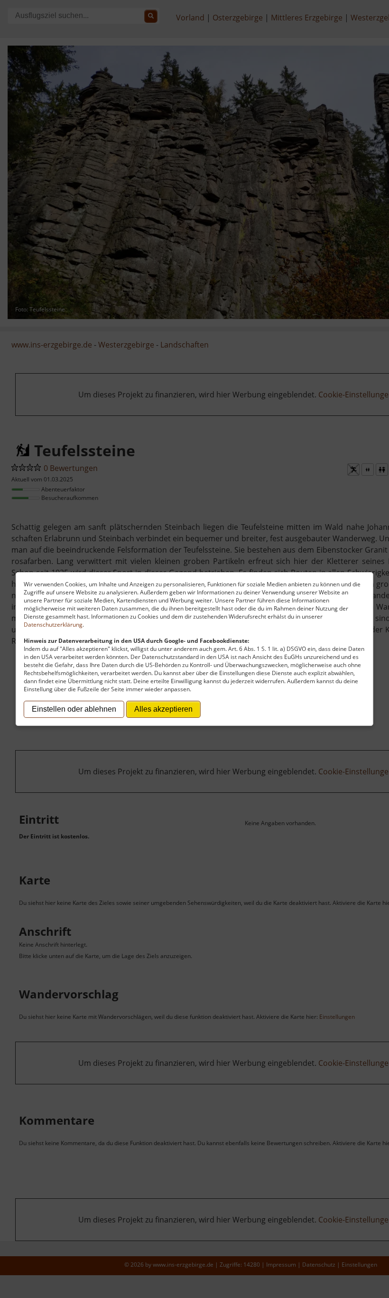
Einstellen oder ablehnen (74, 709)
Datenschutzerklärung (53, 625)
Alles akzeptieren (163, 709)
